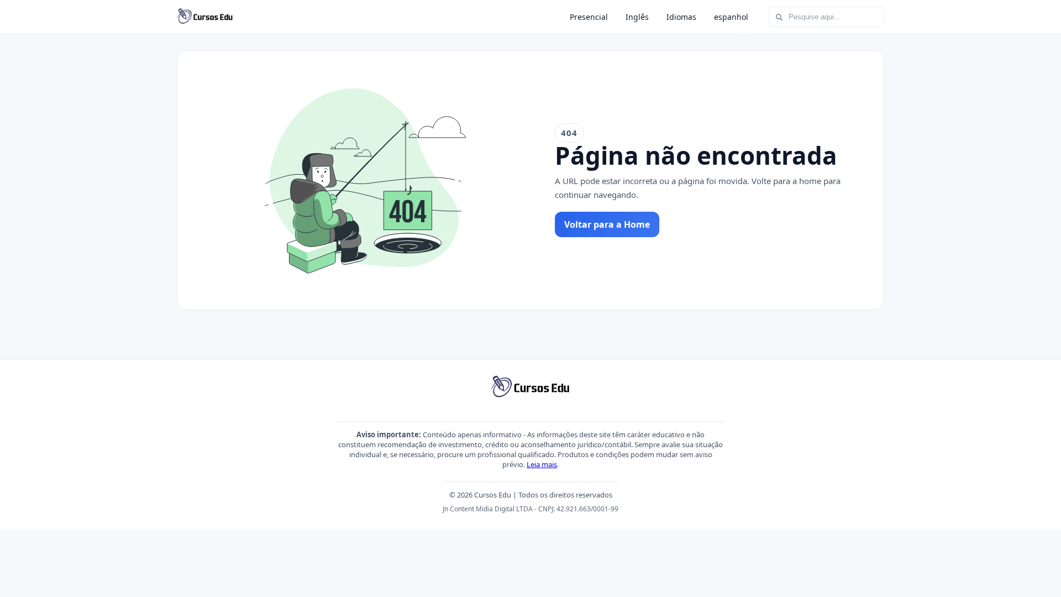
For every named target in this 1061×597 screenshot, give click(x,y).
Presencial (589, 17)
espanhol (731, 17)
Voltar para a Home (607, 224)
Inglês (637, 17)
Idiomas (681, 17)
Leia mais (542, 464)
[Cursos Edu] (205, 17)
